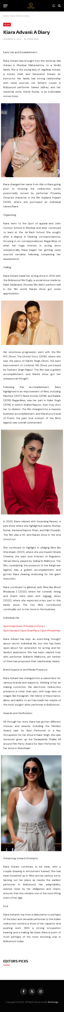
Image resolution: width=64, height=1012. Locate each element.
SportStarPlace (30, 630)
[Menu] (5, 5)
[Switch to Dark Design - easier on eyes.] (54, 5)
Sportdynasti (11, 630)
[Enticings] (30, 5)
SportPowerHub (50, 630)
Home (6, 16)
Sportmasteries (12, 626)
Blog (7, 24)
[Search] (59, 5)
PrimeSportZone (33, 626)
